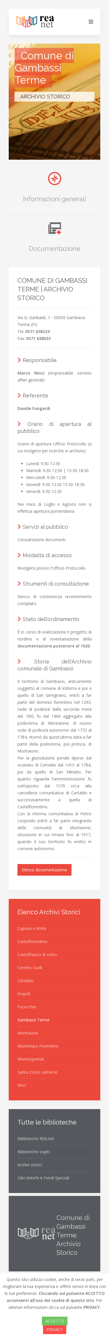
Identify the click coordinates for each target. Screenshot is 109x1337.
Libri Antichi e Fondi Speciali (43, 1178)
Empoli (23, 993)
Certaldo (25, 980)
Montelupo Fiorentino (37, 1046)
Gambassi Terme (33, 1020)
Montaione (27, 1033)
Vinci (21, 1085)
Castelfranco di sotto (37, 954)
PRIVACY (55, 1329)
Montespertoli (30, 1059)
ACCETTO (54, 1321)
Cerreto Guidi (29, 967)
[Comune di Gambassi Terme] (54, 152)
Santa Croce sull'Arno (37, 1072)
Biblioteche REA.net (35, 1138)
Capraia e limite (32, 928)
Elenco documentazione (44, 869)
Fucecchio (26, 1007)
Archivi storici (29, 1164)
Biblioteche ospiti (33, 1151)
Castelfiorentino (32, 941)
